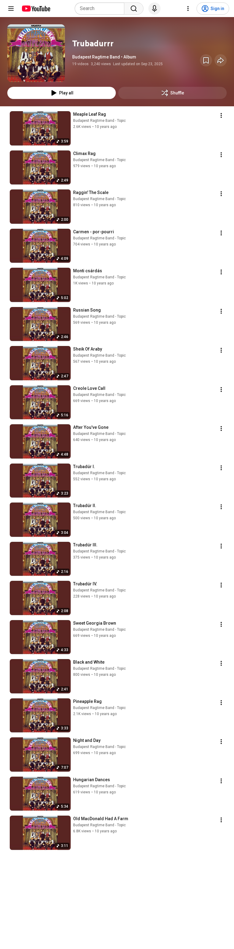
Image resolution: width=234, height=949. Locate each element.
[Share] (220, 60)
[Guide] (11, 8)
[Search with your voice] (154, 8)
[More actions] (221, 115)
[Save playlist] (206, 60)
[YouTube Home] (36, 8)
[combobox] (101, 8)
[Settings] (188, 8)
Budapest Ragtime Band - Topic (99, 120)
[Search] (134, 8)
